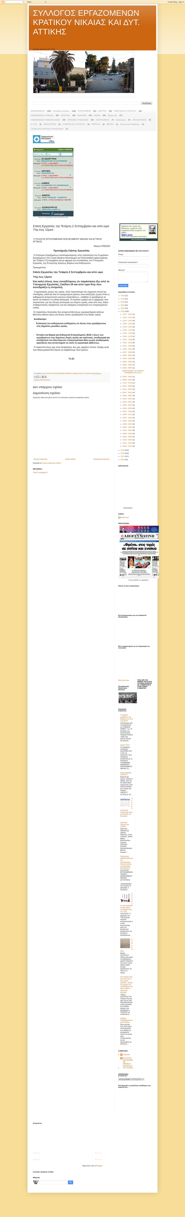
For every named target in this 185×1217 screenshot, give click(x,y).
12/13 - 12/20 (128, 321)
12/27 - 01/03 (128, 314)
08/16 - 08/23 (128, 377)
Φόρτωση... (37, 1153)
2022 (123, 305)
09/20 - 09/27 (128, 355)
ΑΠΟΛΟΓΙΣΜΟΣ (139, 120)
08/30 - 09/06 (128, 365)
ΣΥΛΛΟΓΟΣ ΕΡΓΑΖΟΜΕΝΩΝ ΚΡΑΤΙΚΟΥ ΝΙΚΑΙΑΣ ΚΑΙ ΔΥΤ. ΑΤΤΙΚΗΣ (86, 22)
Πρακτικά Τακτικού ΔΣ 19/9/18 (124, 824)
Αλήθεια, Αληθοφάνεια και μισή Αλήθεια (126, 1020)
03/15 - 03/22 (128, 421)
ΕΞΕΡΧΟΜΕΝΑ (84, 111)
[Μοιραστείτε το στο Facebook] (43, 376)
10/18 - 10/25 (128, 343)
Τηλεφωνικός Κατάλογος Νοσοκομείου (47, 129)
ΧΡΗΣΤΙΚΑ (65, 115)
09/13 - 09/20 (128, 358)
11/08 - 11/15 (128, 336)
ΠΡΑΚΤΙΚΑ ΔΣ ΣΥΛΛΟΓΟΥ (125, 111)
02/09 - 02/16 (128, 434)
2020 (123, 311)
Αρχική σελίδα (70, 459)
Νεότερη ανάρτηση (40, 459)
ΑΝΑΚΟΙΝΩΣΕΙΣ (38, 111)
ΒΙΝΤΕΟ (110, 124)
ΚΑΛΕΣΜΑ (81, 115)
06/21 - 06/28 (128, 386)
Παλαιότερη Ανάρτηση (101, 459)
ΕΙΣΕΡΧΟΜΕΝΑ (102, 120)
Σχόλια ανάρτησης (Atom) (51, 463)
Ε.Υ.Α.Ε (34, 124)
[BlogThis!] (37, 376)
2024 (123, 299)
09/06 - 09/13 (128, 362)
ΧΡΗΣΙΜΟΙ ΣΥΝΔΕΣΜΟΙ (77, 120)
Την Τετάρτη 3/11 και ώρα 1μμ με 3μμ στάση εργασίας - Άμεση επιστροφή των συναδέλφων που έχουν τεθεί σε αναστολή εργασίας (126, 984)
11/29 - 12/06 (128, 327)
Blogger (99, 1166)
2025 (123, 296)
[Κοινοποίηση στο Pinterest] (45, 376)
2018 (123, 453)
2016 (123, 460)
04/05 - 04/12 (128, 414)
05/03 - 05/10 (128, 405)
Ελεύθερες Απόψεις (61, 111)
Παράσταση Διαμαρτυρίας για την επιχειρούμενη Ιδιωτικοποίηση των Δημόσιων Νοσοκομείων (126, 862)
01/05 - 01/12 (128, 446)
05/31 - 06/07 (128, 396)
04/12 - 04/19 (128, 411)
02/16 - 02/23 (128, 430)
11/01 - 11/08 (128, 339)
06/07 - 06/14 (128, 392)
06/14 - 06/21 (128, 389)
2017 (123, 456)
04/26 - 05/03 (128, 408)
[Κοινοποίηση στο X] (40, 376)
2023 (123, 302)
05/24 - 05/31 (128, 399)
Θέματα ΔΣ (112, 115)
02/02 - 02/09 (128, 437)
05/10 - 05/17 (128, 402)
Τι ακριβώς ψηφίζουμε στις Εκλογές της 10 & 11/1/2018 (126, 718)
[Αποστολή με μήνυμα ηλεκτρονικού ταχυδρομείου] (35, 376)
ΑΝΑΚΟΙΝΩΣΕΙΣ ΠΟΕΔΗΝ (42, 115)
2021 (123, 308)
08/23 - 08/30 (128, 368)
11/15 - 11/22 (128, 333)
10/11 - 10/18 (128, 346)
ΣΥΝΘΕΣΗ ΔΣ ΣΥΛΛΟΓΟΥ (74, 124)
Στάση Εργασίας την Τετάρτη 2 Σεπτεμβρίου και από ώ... (133, 372)
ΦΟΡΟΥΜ (96, 124)
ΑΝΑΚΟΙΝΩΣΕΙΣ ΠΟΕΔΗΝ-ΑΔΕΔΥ (45, 120)
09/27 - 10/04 (128, 352)
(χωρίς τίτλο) (124, 745)
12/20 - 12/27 (128, 317)
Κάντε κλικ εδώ (123, 680)
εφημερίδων (145, 580)
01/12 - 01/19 (128, 443)
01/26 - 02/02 (128, 440)
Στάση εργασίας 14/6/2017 (126, 774)
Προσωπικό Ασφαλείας (129, 124)
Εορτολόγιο (128, 508)
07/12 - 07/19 (128, 383)
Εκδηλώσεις (121, 120)
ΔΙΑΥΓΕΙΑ (102, 111)
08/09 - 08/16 (128, 380)
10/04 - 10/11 (128, 349)
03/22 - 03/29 (128, 418)
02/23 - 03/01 (128, 427)
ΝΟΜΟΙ (97, 115)
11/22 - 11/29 (128, 330)
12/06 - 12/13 (128, 324)
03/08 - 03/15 (128, 424)
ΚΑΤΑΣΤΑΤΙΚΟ (50, 124)
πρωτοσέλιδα (134, 580)
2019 (123, 450)
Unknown (126, 1055)
